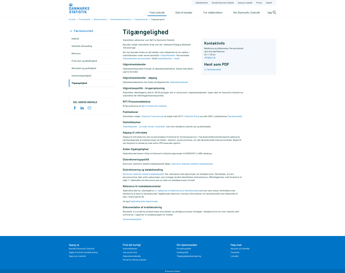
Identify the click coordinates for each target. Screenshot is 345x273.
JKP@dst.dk (209, 57)
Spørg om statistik (245, 2)
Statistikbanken (202, 2)
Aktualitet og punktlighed (84, 68)
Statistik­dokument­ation (121, 19)
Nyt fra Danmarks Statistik (154, 106)
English (269, 2)
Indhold (75, 38)
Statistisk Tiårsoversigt (152, 116)
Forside (72, 19)
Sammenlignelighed (132, 219)
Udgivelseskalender (179, 82)
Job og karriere (130, 252)
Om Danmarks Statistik (246, 12)
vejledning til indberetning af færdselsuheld (178, 190)
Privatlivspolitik (184, 248)
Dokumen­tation (100, 19)
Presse (259, 2)
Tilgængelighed (79, 83)
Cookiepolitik (182, 252)
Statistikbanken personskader (137, 58)
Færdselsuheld (141, 19)
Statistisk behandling (82, 46)
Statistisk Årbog (192, 116)
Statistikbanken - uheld (168, 58)
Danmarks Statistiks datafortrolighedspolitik (192, 164)
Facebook (235, 252)
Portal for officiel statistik (134, 259)
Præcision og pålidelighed (84, 60)
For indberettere (212, 12)
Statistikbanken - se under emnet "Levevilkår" (144, 126)
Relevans (76, 53)
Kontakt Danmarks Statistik (223, 2)
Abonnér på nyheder (240, 248)
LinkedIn (235, 256)
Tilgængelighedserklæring (189, 256)
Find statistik (157, 12)
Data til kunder (183, 12)
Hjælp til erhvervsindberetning (83, 252)
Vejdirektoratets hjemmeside (144, 201)
